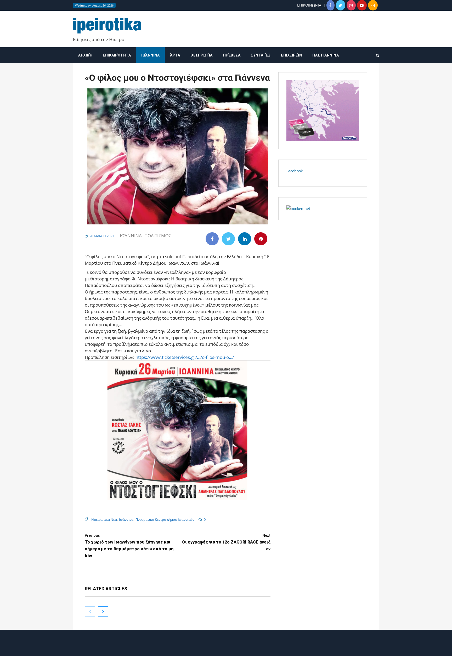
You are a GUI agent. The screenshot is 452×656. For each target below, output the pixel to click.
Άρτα (175, 55)
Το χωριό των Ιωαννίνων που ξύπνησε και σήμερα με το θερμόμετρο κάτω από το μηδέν (129, 545)
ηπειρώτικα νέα (104, 519)
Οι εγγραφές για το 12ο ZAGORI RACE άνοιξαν (226, 542)
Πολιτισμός (157, 236)
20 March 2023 (101, 236)
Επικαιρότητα (117, 55)
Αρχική (85, 55)
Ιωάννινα (150, 55)
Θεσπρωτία (201, 55)
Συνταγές (260, 55)
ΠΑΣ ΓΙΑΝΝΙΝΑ (325, 55)
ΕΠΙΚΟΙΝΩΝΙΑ (309, 5)
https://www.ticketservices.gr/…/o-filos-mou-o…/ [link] (184, 357)
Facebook (294, 170)
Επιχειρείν (291, 55)
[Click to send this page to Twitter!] (228, 238)
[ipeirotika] (107, 26)
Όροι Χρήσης (226, 647)
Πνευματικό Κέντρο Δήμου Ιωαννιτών (164, 519)
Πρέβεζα (232, 55)
